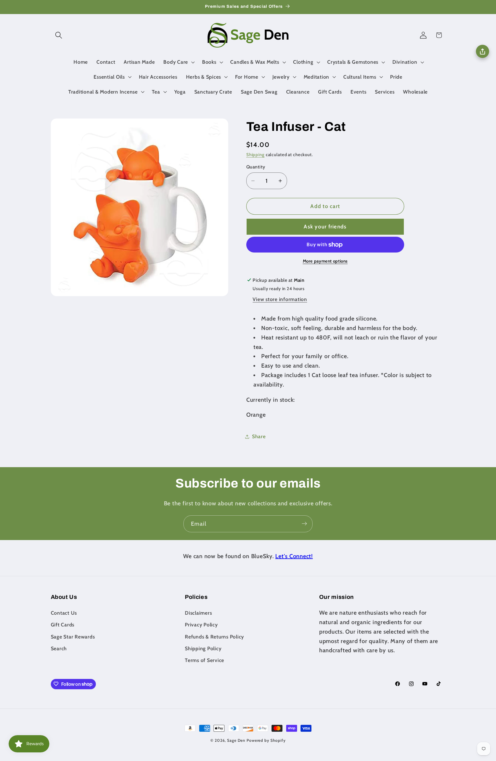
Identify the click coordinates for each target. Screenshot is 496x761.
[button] (59, 35)
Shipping (255, 154)
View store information (280, 299)
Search (59, 648)
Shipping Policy (203, 648)
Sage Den (236, 740)
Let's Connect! (294, 556)
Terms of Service (204, 660)
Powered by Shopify (266, 740)
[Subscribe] (304, 523)
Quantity (256, 167)
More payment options (325, 261)
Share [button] (259, 436)
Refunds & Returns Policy (214, 636)
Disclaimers (198, 612)
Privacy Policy (201, 625)
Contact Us (64, 612)
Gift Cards (63, 625)
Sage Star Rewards (73, 636)
